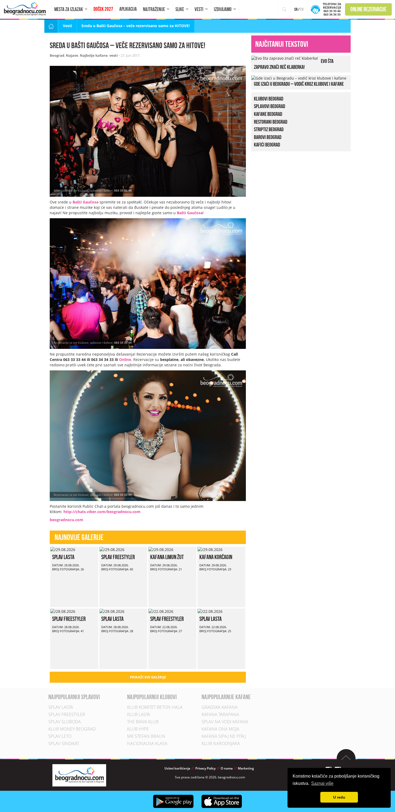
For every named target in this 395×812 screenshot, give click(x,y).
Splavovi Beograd (269, 106)
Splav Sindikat (63, 743)
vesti (113, 55)
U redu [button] (339, 797)
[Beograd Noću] (79, 774)
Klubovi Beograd (268, 99)
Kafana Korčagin (215, 557)
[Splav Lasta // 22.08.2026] (210, 611)
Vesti (199, 9)
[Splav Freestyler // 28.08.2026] (62, 611)
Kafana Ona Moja (220, 729)
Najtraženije (154, 9)
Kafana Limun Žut (167, 557)
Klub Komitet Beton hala (154, 707)
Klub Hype (138, 729)
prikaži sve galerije (148, 677)
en (302, 9)
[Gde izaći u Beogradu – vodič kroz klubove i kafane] (298, 77)
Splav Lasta (63, 557)
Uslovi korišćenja (177, 768)
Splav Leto (59, 736)
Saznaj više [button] (322, 783)
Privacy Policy (205, 768)
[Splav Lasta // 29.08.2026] (62, 549)
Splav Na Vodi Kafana (225, 722)
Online (125, 359)
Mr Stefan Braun (146, 736)
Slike (179, 9)
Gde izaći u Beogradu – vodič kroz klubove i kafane (299, 84)
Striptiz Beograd (268, 129)
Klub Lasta (138, 714)
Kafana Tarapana (220, 714)
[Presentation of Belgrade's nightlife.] (25, 8)
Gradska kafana (220, 707)
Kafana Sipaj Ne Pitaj (224, 736)
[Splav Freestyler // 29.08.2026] (111, 549)
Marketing (246, 768)
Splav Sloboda (64, 722)
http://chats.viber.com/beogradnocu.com (102, 511)
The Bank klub (143, 722)
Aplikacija (128, 9)
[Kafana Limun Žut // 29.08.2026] (160, 549)
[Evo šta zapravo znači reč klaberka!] (284, 57)
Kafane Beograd (268, 114)
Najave (72, 55)
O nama (227, 768)
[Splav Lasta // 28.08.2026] (111, 611)
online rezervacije (368, 9)
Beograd (57, 55)
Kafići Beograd (267, 145)
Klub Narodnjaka (221, 743)
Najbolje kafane (94, 55)
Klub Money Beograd (72, 729)
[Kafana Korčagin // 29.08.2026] (210, 549)
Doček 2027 (103, 9)
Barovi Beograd (267, 137)
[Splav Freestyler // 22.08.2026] (160, 611)
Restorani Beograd (270, 122)
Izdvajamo (223, 9)
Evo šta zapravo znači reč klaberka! (293, 64)
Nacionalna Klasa (147, 743)
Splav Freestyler (118, 557)
